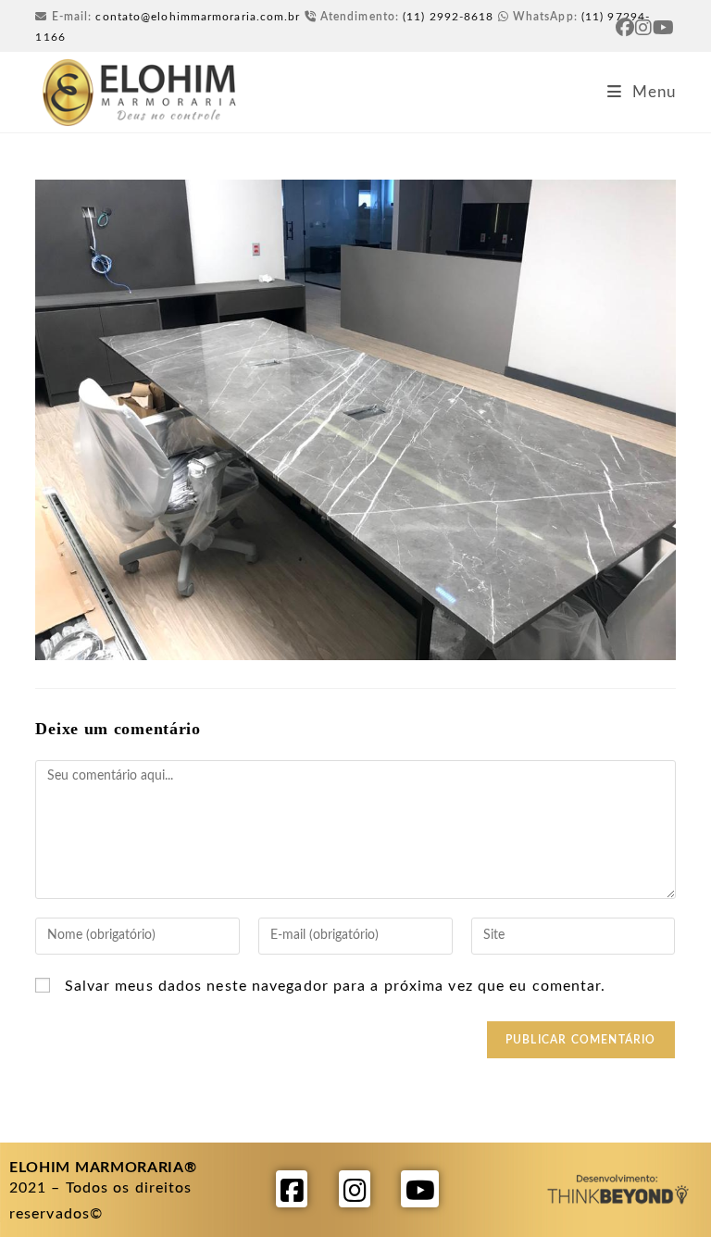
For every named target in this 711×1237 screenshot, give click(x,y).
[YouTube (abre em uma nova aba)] (664, 28)
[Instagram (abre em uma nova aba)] (644, 28)
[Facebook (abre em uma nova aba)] (625, 28)
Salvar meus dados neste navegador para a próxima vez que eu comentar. (335, 986)
